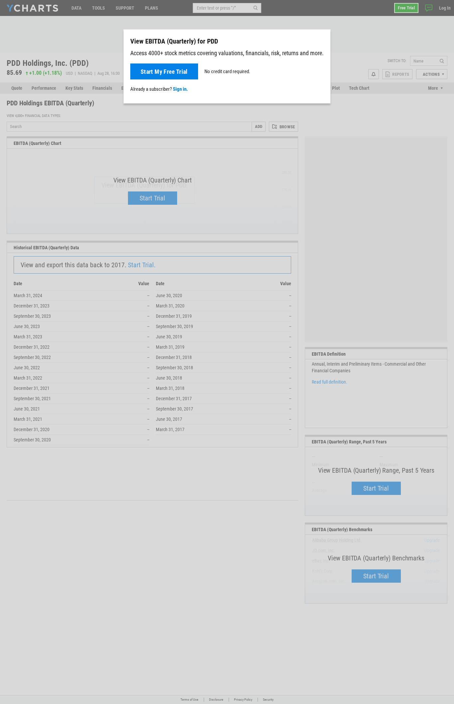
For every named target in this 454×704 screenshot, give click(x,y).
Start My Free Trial (164, 71)
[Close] (322, 40)
